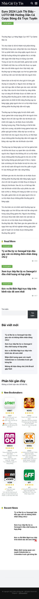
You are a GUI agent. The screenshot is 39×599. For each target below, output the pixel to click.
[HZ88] (9, 480)
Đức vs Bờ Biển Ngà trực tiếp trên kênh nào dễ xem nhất (19, 290)
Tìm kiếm (5, 309)
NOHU (29, 411)
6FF (29, 483)
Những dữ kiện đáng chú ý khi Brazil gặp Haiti (19, 367)
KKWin (29, 446)
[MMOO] (9, 443)
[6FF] (29, 480)
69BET (9, 411)
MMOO (10, 446)
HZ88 (10, 483)
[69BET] (9, 408)
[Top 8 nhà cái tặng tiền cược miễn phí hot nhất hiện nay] (12, 3)
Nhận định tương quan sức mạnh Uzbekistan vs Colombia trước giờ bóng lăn (18, 359)
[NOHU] (29, 408)
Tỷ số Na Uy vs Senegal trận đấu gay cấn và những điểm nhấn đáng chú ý (19, 254)
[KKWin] (29, 443)
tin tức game (7, 23)
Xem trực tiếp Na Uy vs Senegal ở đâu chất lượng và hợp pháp (19, 273)
